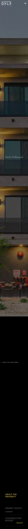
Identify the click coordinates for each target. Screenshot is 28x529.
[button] (25, 3)
